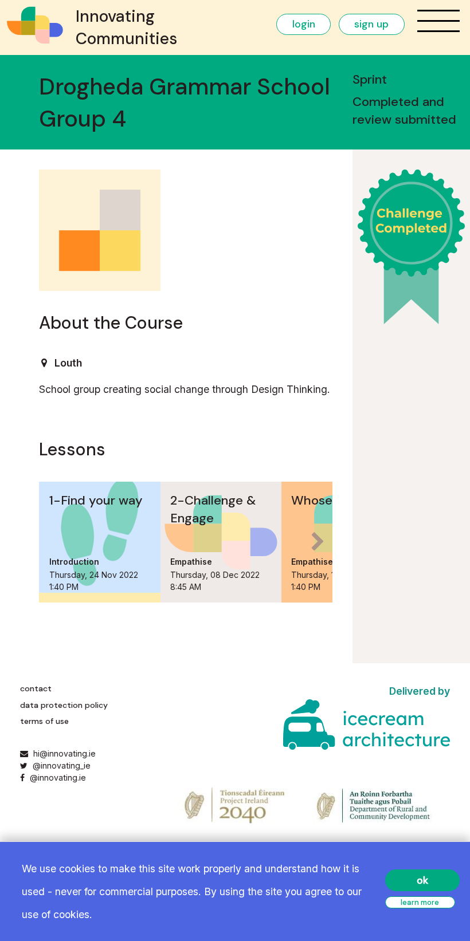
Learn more (420, 902)
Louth (68, 363)
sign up (371, 24)
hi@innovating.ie (64, 753)
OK (422, 880)
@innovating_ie (60, 765)
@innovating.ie (56, 777)
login (303, 24)
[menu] (438, 21)
